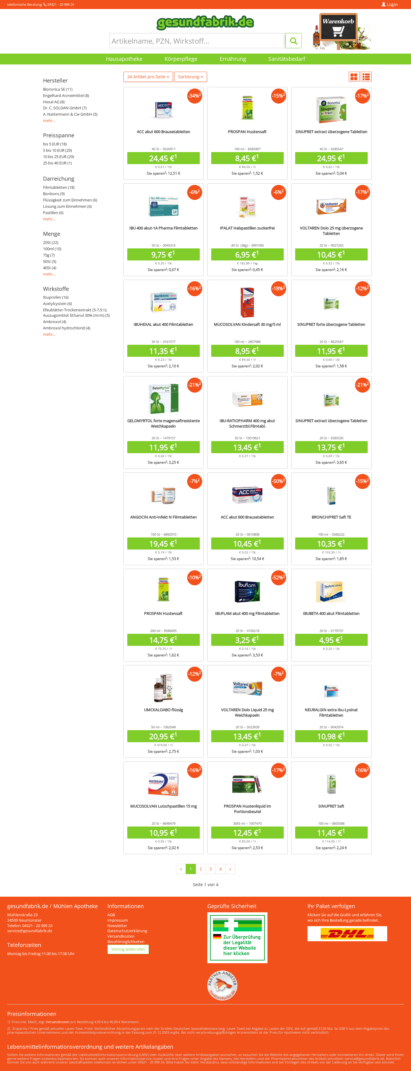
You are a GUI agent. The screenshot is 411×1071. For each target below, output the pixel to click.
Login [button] (392, 4)
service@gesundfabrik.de (29, 930)
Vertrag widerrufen (128, 949)
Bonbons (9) (54, 193)
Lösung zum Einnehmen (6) (67, 206)
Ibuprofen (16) (56, 297)
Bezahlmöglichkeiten (125, 941)
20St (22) (50, 242)
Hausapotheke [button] (124, 58)
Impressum (117, 920)
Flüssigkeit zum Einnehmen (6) (70, 200)
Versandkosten (120, 936)
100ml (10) (52, 248)
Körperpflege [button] (181, 58)
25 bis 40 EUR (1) (57, 163)
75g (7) (49, 255)
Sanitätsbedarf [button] (286, 58)
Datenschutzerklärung (127, 930)
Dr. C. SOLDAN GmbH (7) (65, 108)
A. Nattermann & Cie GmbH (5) (70, 114)
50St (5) (49, 261)
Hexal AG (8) (54, 101)
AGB (111, 914)
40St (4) (49, 267)
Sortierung (189, 76)
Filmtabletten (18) (59, 187)
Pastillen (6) (53, 212)
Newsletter (117, 925)
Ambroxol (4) (54, 321)
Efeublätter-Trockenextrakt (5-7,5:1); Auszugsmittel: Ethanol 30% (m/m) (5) (76, 312)
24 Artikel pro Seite (147, 76)
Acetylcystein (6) (57, 303)
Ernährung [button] (233, 58)
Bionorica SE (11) (58, 89)
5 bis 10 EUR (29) (57, 150)
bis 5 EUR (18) (55, 144)
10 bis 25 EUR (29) (58, 156)
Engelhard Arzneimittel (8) (66, 95)
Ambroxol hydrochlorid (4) (66, 328)
